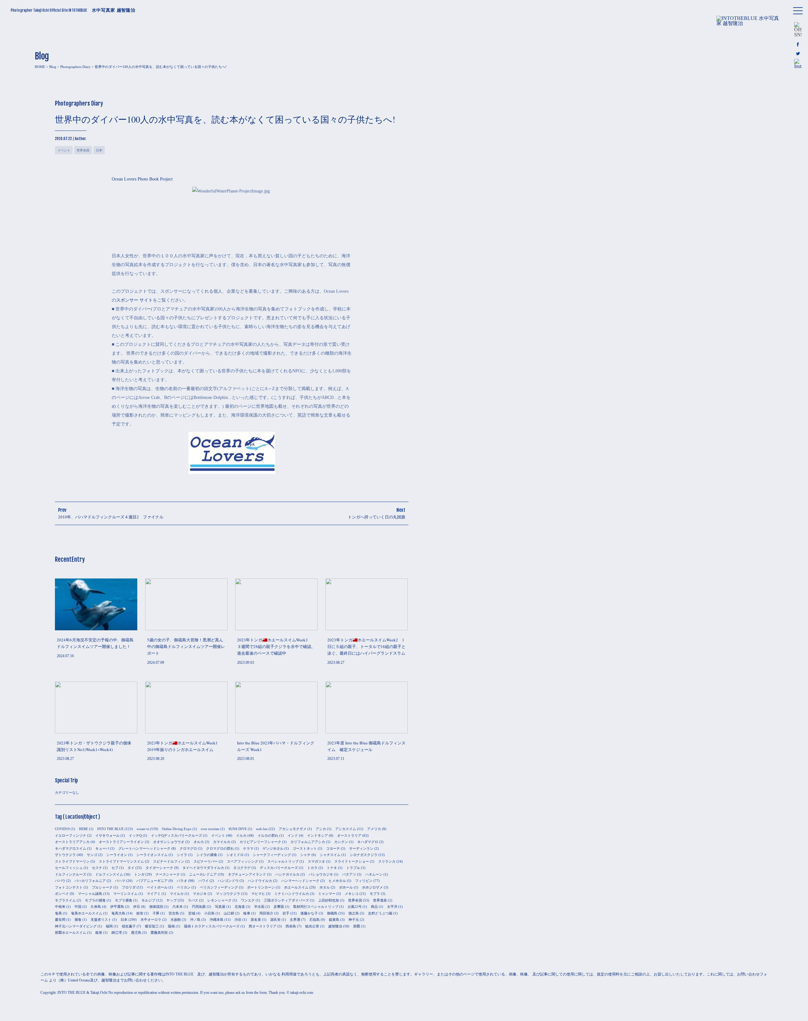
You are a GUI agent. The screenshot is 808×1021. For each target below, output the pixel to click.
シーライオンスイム (152, 855)
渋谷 (238, 919)
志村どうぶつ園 (380, 913)
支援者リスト (101, 919)
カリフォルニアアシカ (307, 842)
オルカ (198, 842)
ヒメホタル (337, 881)
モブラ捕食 (123, 900)
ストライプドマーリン (72, 861)
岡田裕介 (266, 913)
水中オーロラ (150, 919)
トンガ (139, 874)
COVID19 (62, 829)
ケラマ (248, 848)
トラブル (353, 868)
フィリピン (363, 881)
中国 (77, 906)
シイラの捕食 (206, 855)
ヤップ (171, 900)
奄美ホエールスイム (86, 913)
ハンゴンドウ (228, 881)
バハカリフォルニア (90, 881)
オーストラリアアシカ (72, 842)
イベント (63, 150)
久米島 (96, 906)
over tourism (210, 829)
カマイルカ (221, 842)
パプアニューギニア (152, 881)
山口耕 (229, 913)
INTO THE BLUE (110, 829)
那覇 (356, 926)
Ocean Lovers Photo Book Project (142, 179)
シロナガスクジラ (363, 855)
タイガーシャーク (159, 868)
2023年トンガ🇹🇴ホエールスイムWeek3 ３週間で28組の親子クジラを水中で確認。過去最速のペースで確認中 (276, 646)
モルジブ (148, 900)
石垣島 (314, 919)
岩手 (285, 913)
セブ (114, 868)
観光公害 (312, 926)
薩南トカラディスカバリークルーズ (212, 926)
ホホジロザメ (372, 887)
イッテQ (135, 835)
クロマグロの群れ (220, 848)
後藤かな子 (309, 913)
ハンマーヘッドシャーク (300, 881)
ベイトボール (157, 887)
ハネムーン (374, 874)
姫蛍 (139, 913)
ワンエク (248, 900)
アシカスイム (345, 829)
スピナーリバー (205, 861)
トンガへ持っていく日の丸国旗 (376, 517)
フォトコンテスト (69, 887)
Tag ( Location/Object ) (77, 816)
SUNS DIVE (238, 829)
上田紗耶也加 (328, 900)
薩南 (171, 926)
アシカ (321, 829)
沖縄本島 (216, 919)
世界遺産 (380, 900)
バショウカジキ (321, 874)
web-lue (262, 829)
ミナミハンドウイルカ (291, 894)
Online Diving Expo (177, 829)
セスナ (97, 868)
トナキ (332, 868)
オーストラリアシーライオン (121, 842)
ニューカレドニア (203, 874)
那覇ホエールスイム (70, 932)
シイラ (182, 855)
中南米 (60, 906)
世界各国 (83, 150)
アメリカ (374, 829)
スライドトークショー (351, 861)
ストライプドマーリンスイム (121, 861)
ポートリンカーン (261, 887)
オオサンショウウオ (168, 842)
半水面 (259, 906)
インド (293, 835)
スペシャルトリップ (283, 861)
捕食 (77, 919)
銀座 (98, 932)
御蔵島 (332, 913)
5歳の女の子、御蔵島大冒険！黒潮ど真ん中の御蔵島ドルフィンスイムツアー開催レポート (186, 646)
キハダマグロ (367, 842)
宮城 (191, 913)
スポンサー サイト (134, 300)
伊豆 (136, 906)
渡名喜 (256, 919)
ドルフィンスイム (109, 874)
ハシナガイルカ (287, 874)
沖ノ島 (195, 919)
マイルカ (177, 894)
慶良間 (60, 919)
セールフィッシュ (69, 868)
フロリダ (129, 887)
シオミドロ (235, 855)
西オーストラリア (262, 926)
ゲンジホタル (273, 848)
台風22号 (355, 906)
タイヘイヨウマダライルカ (203, 868)
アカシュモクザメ (292, 829)
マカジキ (200, 894)
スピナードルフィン (168, 861)
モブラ (375, 894)
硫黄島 (334, 919)
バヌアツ (349, 874)
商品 (374, 906)
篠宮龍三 (152, 926)
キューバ (102, 848)
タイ (131, 868)
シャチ (305, 855)
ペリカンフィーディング (219, 887)
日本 (99, 150)
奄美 (58, 913)
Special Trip (66, 780)
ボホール (346, 887)
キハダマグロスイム (70, 848)
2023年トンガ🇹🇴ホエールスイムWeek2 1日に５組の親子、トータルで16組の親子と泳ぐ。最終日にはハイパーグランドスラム (366, 646)
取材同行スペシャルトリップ (315, 906)
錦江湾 (116, 932)
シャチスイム (330, 855)
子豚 (155, 913)
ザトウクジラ (65, 855)
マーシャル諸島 (90, 894)
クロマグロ (188, 848)
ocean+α (143, 829)
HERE (83, 829)
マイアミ (154, 894)
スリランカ (386, 861)
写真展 (220, 906)
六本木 (177, 906)
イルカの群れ (268, 835)
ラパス (193, 900)
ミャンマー (327, 894)
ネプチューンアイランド (247, 874)
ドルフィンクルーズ (70, 874)
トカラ (312, 868)
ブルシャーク (102, 887)
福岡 (109, 926)
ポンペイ (62, 894)
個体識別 (156, 906)
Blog (52, 67)
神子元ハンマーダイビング (76, 926)
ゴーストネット (305, 848)
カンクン (341, 842)
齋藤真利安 (159, 932)
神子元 (353, 919)
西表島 (291, 926)
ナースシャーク (168, 874)
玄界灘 (295, 919)
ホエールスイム (296, 887)
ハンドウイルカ (260, 881)
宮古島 (174, 913)
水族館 (175, 919)
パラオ (182, 881)
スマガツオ (316, 861)
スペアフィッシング (242, 861)
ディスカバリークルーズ (279, 868)
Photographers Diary (75, 67)
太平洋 (392, 906)
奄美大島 (118, 913)
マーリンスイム (125, 894)
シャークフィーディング (272, 855)
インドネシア (317, 835)
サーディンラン (361, 848)
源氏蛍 (275, 919)
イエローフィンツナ (70, 835)
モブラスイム (65, 900)
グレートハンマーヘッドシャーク (144, 848)
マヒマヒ (258, 894)
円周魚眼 (199, 906)
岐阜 (246, 913)
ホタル (324, 887)
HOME (40, 67)
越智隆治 (335, 926)
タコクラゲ (242, 868)
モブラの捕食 (95, 900)
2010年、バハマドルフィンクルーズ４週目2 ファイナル (113, 517)
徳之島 (353, 913)
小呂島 (209, 913)
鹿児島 (136, 932)
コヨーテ (333, 848)
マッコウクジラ (228, 894)
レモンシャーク (219, 900)
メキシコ (352, 894)
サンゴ (92, 855)
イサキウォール (107, 835)
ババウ (60, 881)
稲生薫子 (129, 926)
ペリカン (184, 887)
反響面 (279, 906)
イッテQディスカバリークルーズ (176, 835)
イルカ (241, 835)
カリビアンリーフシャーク (260, 842)
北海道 (240, 906)
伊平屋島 (117, 906)
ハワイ (203, 881)
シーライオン (116, 855)
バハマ (120, 881)
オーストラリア (349, 835)
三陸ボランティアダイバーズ (286, 900)
